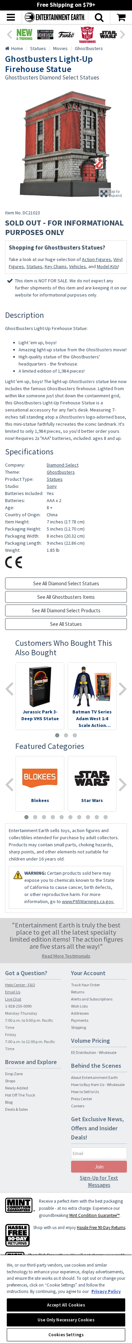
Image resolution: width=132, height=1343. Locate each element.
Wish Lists (79, 1006)
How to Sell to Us (85, 1091)
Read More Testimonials (66, 956)
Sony (52, 486)
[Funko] (66, 34)
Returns (77, 991)
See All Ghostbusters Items (66, 597)
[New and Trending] (24, 34)
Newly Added (16, 1087)
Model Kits (107, 266)
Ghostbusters (61, 472)
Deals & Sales (16, 1109)
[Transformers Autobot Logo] (87, 34)
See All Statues (66, 624)
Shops (10, 1080)
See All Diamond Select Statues (66, 583)
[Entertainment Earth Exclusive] (45, 34)
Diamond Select (63, 465)
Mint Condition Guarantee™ (94, 1215)
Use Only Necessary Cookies (66, 1320)
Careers (77, 1105)
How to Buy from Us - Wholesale (98, 1084)
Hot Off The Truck (20, 1095)
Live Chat (13, 999)
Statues (34, 266)
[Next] (123, 33)
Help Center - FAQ (20, 984)
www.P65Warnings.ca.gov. (88, 901)
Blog (9, 1102)
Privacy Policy (106, 1291)
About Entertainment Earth (94, 1077)
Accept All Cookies (66, 1305)
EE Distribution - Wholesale (93, 1052)
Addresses (80, 1013)
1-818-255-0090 (18, 1006)
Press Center (81, 1098)
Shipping (78, 1027)
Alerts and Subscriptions (91, 999)
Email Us (12, 991)
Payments (79, 1020)
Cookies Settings (66, 1335)
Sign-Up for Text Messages (99, 1181)
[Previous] (9, 33)
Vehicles (77, 266)
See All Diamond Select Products (66, 610)
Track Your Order (85, 984)
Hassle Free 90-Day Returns (101, 1227)
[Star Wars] (108, 34)
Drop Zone (14, 1073)
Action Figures (96, 259)
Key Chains (56, 266)
